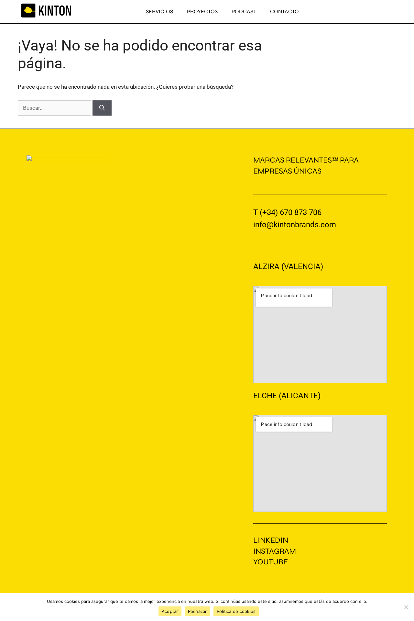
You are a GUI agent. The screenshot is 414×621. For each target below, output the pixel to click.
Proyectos (202, 11)
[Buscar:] (55, 108)
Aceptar (170, 611)
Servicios (159, 11)
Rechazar (197, 611)
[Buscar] (102, 108)
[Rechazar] (406, 607)
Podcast (244, 11)
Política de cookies (236, 611)
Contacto (284, 11)
